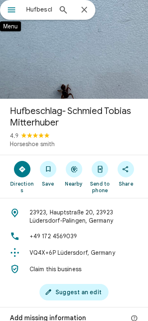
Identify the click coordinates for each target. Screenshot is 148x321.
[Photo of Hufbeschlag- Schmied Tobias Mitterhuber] (74, 49)
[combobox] (39, 9)
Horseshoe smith (32, 144)
